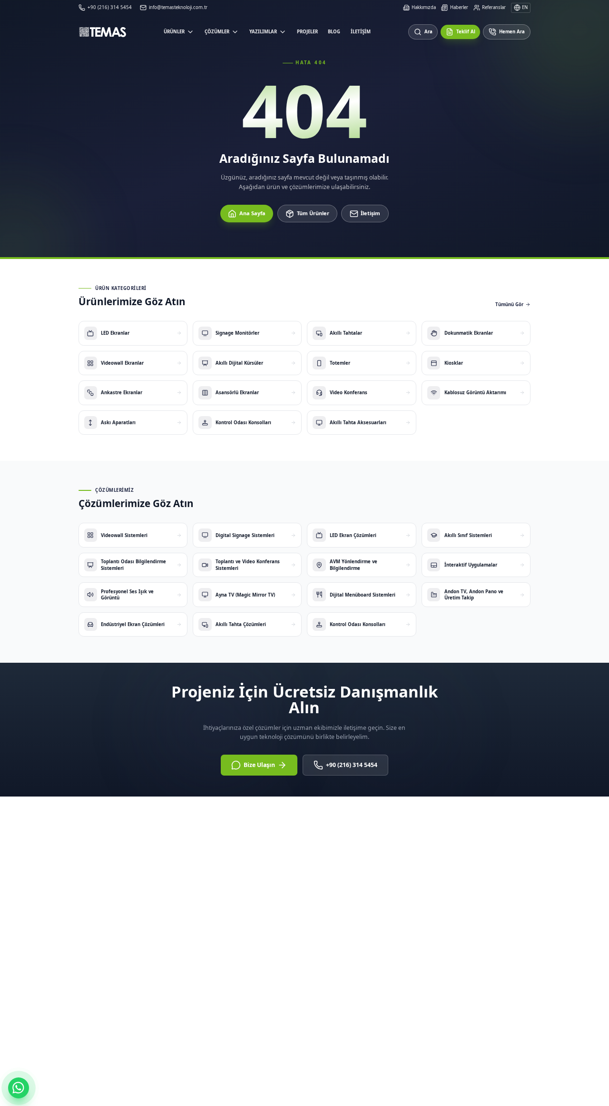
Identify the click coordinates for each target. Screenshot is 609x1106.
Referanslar (494, 7)
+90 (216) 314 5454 (351, 765)
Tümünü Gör (509, 304)
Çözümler (217, 32)
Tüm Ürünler (313, 213)
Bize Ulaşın (259, 765)
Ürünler (174, 32)
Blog (334, 32)
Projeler (307, 32)
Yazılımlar (263, 32)
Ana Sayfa (252, 213)
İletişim (361, 32)
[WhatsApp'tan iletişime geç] (18, 1087)
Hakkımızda (424, 7)
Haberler (459, 7)
